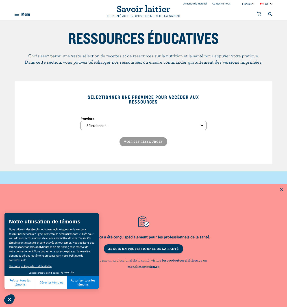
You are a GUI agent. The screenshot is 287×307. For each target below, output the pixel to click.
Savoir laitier (143, 8)
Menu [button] (25, 14)
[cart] (259, 15)
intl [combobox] (266, 3)
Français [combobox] (247, 3)
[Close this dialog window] (281, 189)
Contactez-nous (221, 3)
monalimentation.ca (143, 266)
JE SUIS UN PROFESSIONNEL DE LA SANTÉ (143, 249)
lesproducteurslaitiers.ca (182, 260)
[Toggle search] (270, 15)
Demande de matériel (195, 3)
